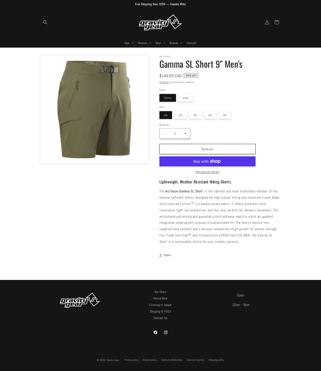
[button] (45, 22)
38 (227, 116)
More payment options (207, 172)
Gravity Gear (113, 360)
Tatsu (170, 99)
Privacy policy (131, 359)
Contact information (171, 359)
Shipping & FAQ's (160, 311)
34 (197, 116)
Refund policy (150, 359)
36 (212, 116)
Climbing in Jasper (160, 305)
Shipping (164, 82)
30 (168, 116)
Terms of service (195, 359)
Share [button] (167, 255)
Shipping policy (216, 359)
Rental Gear (160, 298)
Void (188, 99)
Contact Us (160, 318)
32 (183, 116)
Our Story (160, 292)
